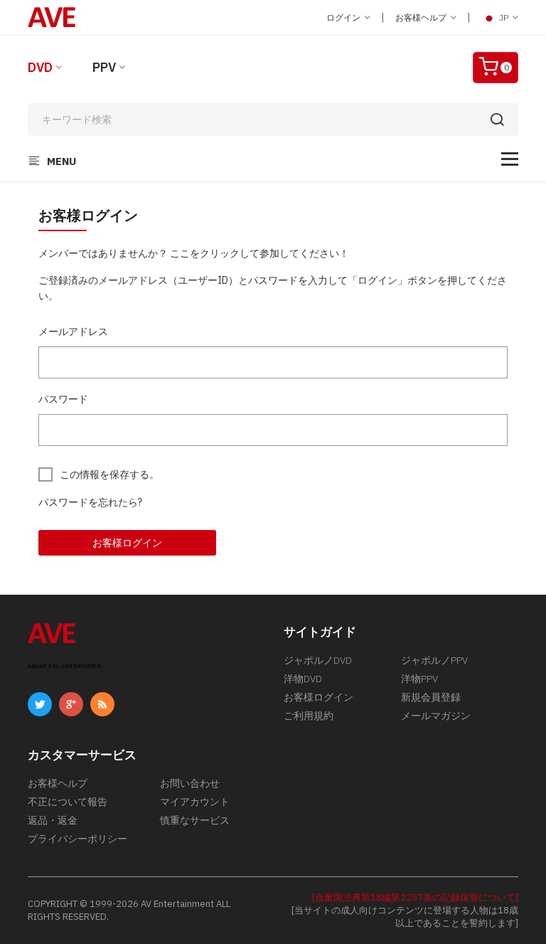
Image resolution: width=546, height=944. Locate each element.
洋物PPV (419, 678)
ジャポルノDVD (318, 660)
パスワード (63, 399)
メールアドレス (73, 331)
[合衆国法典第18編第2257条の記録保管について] (415, 897)
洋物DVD (303, 678)
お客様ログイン (127, 542)
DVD (40, 67)
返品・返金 (52, 820)
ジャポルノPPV (434, 660)
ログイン (344, 17)
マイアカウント (195, 801)
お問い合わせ (190, 783)
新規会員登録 (431, 697)
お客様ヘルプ (422, 17)
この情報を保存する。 (109, 474)
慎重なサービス (195, 820)
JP (503, 17)
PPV (104, 67)
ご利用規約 (308, 715)
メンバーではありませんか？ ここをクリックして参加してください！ (193, 253)
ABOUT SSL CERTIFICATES (64, 666)
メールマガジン (436, 715)
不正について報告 (67, 801)
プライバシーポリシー (77, 838)
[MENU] (509, 159)
